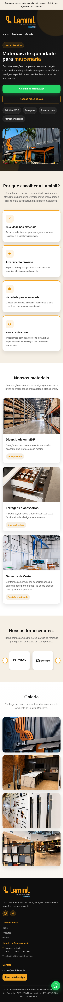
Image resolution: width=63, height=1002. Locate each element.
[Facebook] (13, 913)
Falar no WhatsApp (15, 977)
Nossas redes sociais (32, 99)
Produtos (17, 34)
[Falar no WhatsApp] (55, 985)
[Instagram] (5, 913)
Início (5, 34)
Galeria (29, 34)
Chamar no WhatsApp (31, 88)
